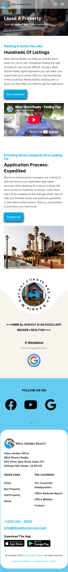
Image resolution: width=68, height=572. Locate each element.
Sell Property (12, 495)
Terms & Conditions (21, 561)
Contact (39, 505)
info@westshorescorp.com (25, 528)
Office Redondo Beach (48, 493)
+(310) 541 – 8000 (18, 521)
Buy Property (12, 489)
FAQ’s (53, 561)
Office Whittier (44, 499)
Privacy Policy (40, 561)
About (7, 501)
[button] (63, 4)
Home (7, 482)
